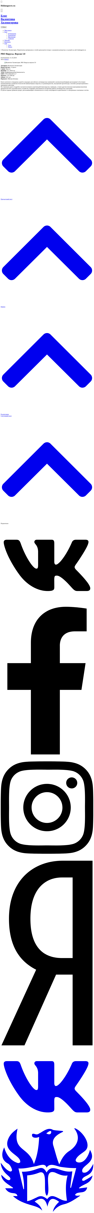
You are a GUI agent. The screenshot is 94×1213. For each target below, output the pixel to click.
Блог (5, 32)
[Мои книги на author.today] (47, 1211)
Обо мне (7, 40)
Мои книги (7, 30)
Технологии (12, 35)
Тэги (9, 45)
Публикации (12, 33)
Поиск (10, 47)
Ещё (5, 43)
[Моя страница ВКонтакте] (47, 1127)
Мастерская (11, 37)
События (11, 38)
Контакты (7, 42)
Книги (6, 59)
